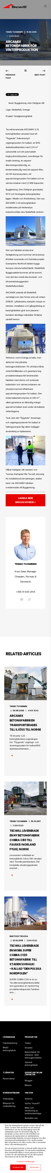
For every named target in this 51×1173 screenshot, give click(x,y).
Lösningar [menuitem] (9, 1037)
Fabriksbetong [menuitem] (10, 1043)
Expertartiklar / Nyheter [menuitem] (33, 1074)
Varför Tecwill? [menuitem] (32, 1103)
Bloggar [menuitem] (28, 1080)
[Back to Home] (15, 6)
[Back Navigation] (25, 71)
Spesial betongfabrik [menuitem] (31, 1063)
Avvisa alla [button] (34, 1167)
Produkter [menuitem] (31, 1037)
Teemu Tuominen (14, 32)
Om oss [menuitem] (29, 1093)
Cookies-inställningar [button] (25, 1161)
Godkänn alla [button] (18, 1167)
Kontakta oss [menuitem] (31, 1118)
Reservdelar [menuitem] (9, 1078)
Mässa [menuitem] (28, 1085)
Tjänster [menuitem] (8, 1073)
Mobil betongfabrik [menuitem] (9, 1049)
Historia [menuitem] (28, 1099)
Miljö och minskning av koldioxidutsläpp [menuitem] (33, 1111)
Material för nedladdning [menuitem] (9, 1104)
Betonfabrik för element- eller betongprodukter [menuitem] (33, 1055)
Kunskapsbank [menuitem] (11, 1093)
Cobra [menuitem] (28, 1043)
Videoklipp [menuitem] (8, 1099)
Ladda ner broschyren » (25, 500)
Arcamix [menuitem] (28, 1047)
